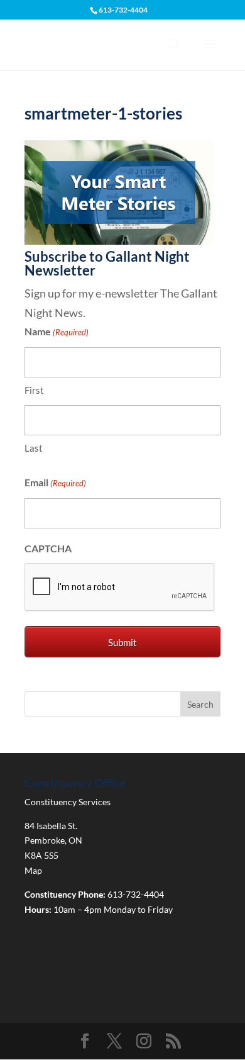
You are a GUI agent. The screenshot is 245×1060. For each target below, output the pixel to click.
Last (33, 448)
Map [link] (33, 870)
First (34, 390)
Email (55, 482)
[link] (118, 240)
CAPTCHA (48, 548)
